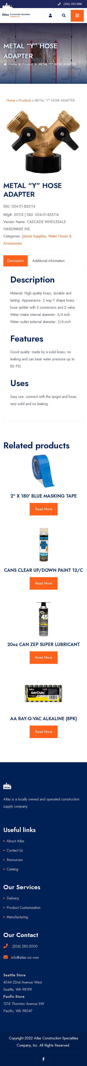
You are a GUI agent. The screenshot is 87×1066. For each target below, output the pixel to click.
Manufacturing (17, 917)
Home (13, 64)
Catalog (12, 869)
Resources (15, 859)
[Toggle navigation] (77, 16)
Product (28, 64)
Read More (43, 509)
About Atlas (15, 841)
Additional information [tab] (48, 260)
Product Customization (23, 907)
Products (25, 100)
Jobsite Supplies (34, 236)
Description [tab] (15, 260)
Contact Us (15, 850)
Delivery (13, 898)
